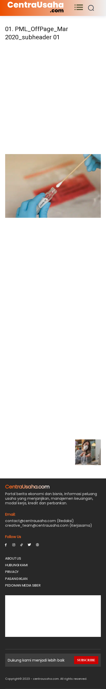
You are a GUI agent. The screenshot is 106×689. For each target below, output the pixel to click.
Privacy (12, 571)
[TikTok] (21, 544)
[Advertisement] (53, 99)
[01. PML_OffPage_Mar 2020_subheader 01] (53, 216)
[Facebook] (5, 544)
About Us (13, 558)
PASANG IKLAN (16, 578)
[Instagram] (13, 544)
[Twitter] (29, 544)
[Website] (37, 544)
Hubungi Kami (16, 565)
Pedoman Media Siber (22, 585)
